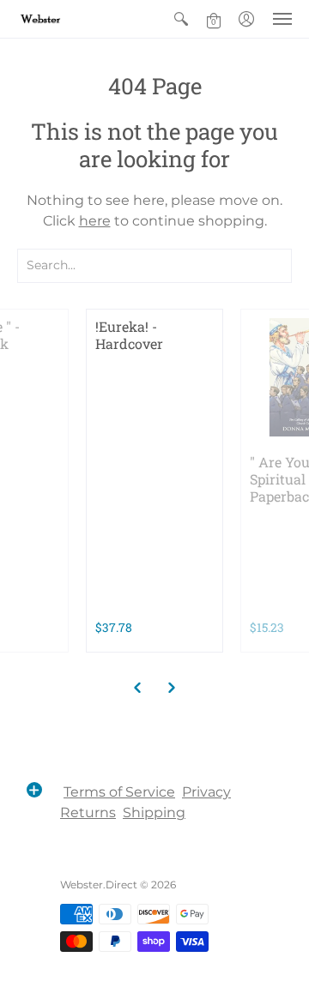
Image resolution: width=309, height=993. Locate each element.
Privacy (206, 792)
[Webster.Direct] (64, 19)
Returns (88, 812)
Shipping (154, 812)
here (95, 221)
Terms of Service (119, 792)
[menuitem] (181, 19)
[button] (181, 19)
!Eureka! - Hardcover (129, 334)
